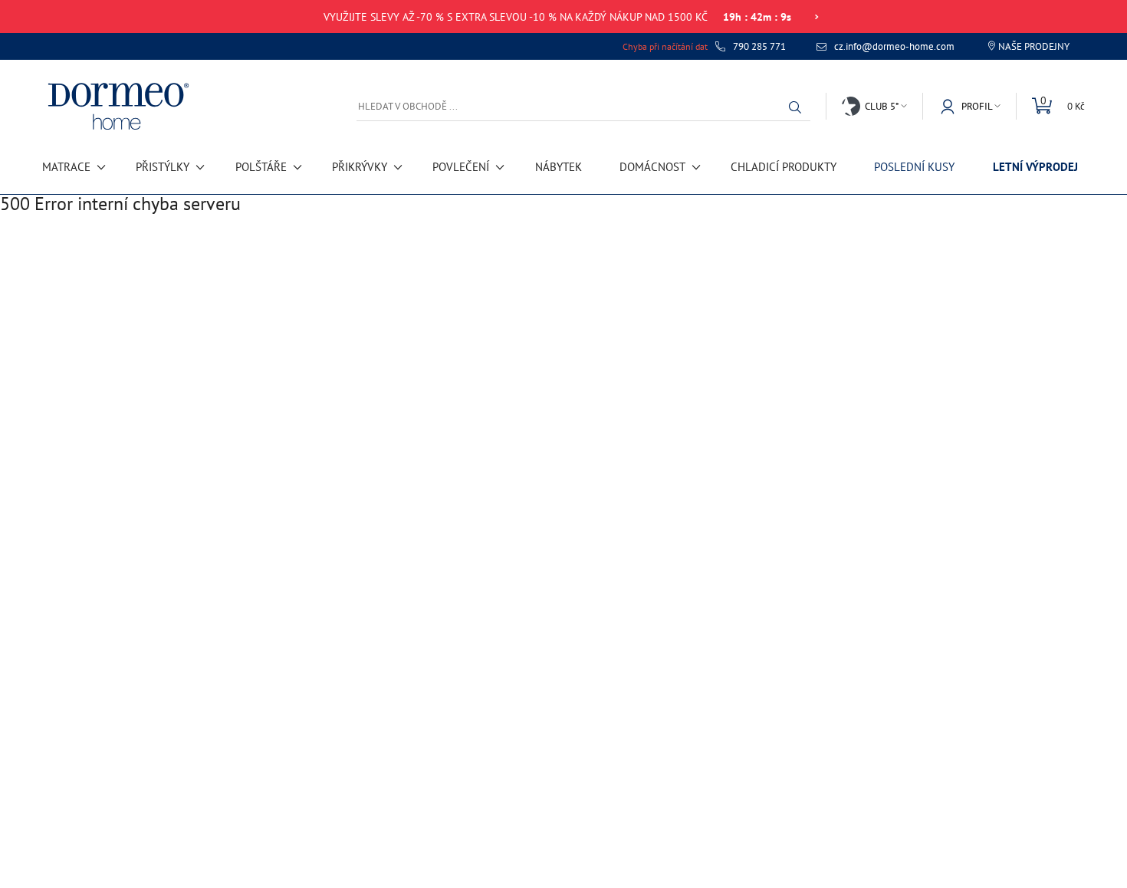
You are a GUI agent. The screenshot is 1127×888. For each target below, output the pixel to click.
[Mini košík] (1050, 106)
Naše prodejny (1034, 46)
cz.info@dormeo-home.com (894, 47)
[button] (799, 107)
